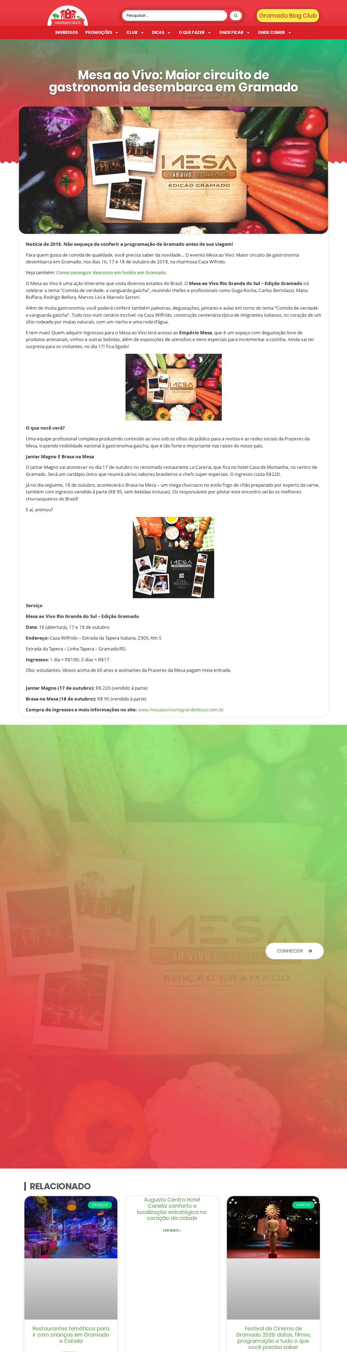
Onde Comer (271, 32)
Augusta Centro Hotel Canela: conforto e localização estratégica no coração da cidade (172, 1209)
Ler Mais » (172, 1230)
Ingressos (66, 32)
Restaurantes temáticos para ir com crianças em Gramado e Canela (71, 1335)
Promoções (98, 32)
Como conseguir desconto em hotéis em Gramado (111, 272)
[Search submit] (236, 15)
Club (131, 32)
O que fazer (192, 32)
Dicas (158, 32)
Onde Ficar (231, 32)
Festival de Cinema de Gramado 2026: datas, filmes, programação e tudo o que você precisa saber (273, 1338)
